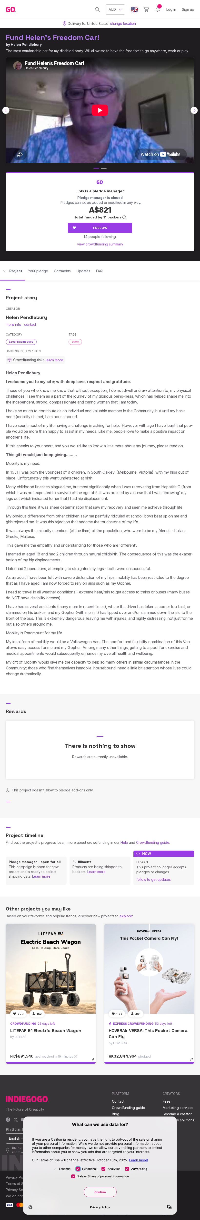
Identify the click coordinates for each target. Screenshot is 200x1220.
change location (123, 23)
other (75, 341)
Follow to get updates (153, 879)
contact (30, 324)
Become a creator (177, 1114)
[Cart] (146, 9)
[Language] (134, 9)
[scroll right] (194, 110)
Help (124, 842)
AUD (112, 9)
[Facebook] (8, 1120)
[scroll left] (6, 110)
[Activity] (157, 9)
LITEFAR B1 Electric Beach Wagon (45, 1030)
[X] (15, 1120)
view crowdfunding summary (100, 244)
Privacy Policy (17, 1177)
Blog (115, 1114)
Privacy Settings (19, 1190)
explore (126, 916)
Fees (166, 1101)
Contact (118, 1101)
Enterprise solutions (178, 1120)
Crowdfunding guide (152, 842)
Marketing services (178, 1108)
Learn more (41, 876)
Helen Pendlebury (26, 44)
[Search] (97, 9)
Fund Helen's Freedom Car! (53, 37)
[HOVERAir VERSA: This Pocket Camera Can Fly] (149, 969)
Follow (100, 228)
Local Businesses (21, 341)
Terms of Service (20, 1184)
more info (13, 324)
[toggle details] (95, 1062)
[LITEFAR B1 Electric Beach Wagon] (51, 969)
